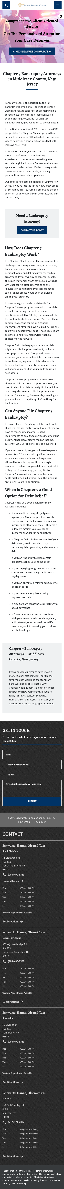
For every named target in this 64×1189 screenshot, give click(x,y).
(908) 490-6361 (15, 874)
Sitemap (25, 821)
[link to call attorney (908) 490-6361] (6, 5)
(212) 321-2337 (15, 1122)
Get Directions (11, 921)
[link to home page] (32, 4)
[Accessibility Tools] (61, 16)
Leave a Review (11, 881)
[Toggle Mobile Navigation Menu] (58, 5)
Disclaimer (40, 821)
